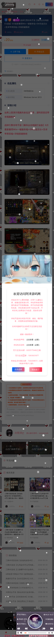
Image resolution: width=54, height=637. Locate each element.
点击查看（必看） (33, 339)
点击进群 (18, 369)
